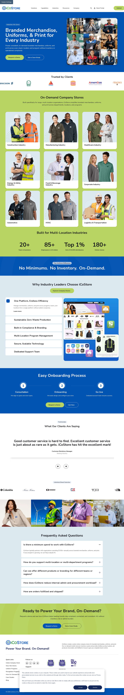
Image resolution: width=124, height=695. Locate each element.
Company (76, 8)
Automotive (12, 222)
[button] (91, 8)
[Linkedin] (37, 663)
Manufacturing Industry (55, 145)
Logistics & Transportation (95, 222)
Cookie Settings (7, 2)
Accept (80, 687)
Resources (66, 8)
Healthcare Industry (92, 145)
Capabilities (44, 8)
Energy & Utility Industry (14, 184)
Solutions (34, 8)
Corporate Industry (92, 184)
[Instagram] (30, 663)
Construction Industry (16, 145)
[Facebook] (27, 663)
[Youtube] (34, 663)
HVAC (48, 222)
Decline (95, 687)
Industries (55, 8)
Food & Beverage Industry (53, 184)
